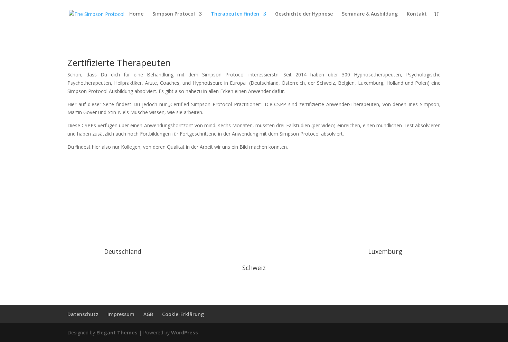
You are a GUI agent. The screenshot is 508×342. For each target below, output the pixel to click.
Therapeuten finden (235, 14)
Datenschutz (82, 314)
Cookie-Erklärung (183, 314)
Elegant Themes (117, 332)
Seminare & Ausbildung (370, 14)
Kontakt (417, 14)
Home (136, 14)
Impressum (120, 314)
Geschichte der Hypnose (304, 14)
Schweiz (254, 268)
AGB (148, 314)
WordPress (184, 332)
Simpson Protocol (173, 14)
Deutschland (122, 251)
